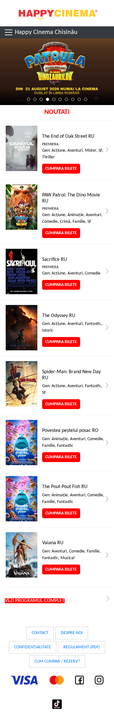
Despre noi (72, 633)
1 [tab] (28, 99)
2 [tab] (34, 99)
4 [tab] (47, 99)
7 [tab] (66, 99)
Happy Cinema (57, 13)
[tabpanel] (57, 71)
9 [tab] (79, 99)
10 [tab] (85, 99)
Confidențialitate (32, 647)
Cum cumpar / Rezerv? (57, 661)
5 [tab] (53, 99)
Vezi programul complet (35, 600)
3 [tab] (41, 99)
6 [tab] (60, 99)
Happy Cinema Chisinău (45, 32)
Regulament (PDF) (81, 647)
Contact (40, 633)
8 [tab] (72, 99)
